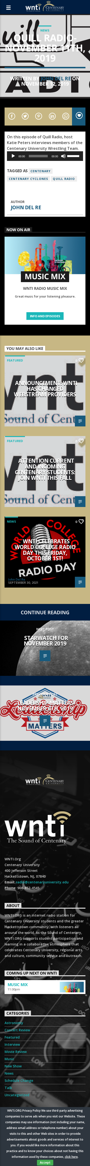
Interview (12, 1044)
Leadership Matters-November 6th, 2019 (46, 705)
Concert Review (17, 1030)
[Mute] (63, 156)
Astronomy (14, 1022)
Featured (15, 360)
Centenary (40, 171)
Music (9, 1059)
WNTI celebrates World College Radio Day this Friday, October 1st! (45, 550)
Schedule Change (19, 1080)
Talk (8, 1087)
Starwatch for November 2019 (46, 640)
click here (71, 1157)
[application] (45, 156)
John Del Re (56, 78)
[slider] (74, 155)
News (44, 30)
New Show (13, 1066)
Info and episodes (45, 316)
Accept (45, 1162)
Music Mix (18, 984)
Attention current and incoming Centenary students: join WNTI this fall (45, 469)
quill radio (64, 179)
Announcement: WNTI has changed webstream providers (45, 388)
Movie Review (16, 1051)
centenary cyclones (28, 179)
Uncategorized (17, 1095)
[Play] (13, 156)
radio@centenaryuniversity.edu (42, 882)
